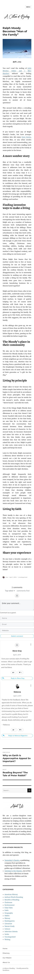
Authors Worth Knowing (14, 897)
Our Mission (7, 958)
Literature (8, 924)
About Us (6, 962)
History (7, 918)
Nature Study (9, 926)
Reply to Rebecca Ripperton (17, 735)
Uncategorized (22, 577)
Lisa (6, 577)
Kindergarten (10, 921)
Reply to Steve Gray (17, 678)
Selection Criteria (11, 931)
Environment (10, 905)
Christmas (8, 902)
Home (5, 948)
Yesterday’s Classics (12, 860)
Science (7, 929)
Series (7, 934)
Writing (7, 939)
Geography (9, 913)
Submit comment (17, 636)
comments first (23, 591)
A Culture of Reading (9, 968)
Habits (7, 916)
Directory (6, 953)
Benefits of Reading (12, 900)
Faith (6, 910)
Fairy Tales (9, 908)
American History (11, 894)
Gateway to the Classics (13, 871)
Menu (28, 7)
